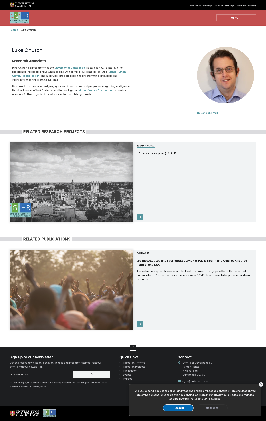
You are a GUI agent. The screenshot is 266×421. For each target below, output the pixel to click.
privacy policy (222, 395)
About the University (246, 5)
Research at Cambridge (201, 5)
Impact (127, 379)
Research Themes (134, 363)
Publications (130, 371)
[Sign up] (92, 374)
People (14, 30)
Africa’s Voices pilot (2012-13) (157, 153)
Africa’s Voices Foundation (95, 90)
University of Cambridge (69, 68)
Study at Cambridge (224, 5)
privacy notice (39, 386)
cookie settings (204, 399)
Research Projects (134, 367)
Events (127, 375)
